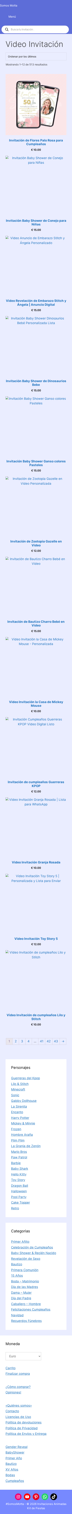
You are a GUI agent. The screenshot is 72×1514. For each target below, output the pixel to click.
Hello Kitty (18, 1174)
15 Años (17, 1275)
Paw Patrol (19, 1157)
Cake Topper (20, 1202)
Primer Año (14, 1458)
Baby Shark (19, 1168)
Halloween (19, 1191)
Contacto (12, 1411)
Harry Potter (20, 1118)
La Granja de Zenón (26, 1146)
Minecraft (18, 1089)
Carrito (11, 1368)
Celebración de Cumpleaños (32, 1247)
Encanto (17, 1112)
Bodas (10, 1475)
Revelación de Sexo (25, 1259)
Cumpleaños (15, 1481)
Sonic (15, 1095)
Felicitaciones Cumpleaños (30, 1309)
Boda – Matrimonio (25, 1281)
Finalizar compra (18, 1374)
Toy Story (18, 1180)
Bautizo (16, 1264)
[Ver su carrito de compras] (67, 5)
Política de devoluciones (24, 1422)
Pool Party (18, 1197)
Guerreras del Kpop (25, 1078)
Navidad (17, 1315)
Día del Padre (21, 1298)
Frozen (16, 1129)
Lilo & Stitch (20, 1084)
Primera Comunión (24, 1270)
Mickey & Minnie (23, 1123)
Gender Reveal (17, 1447)
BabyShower (15, 1452)
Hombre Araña (22, 1135)
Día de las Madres (24, 1287)
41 (41, 1041)
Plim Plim (18, 1140)
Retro (15, 1208)
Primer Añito (20, 1241)
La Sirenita (19, 1106)
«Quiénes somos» (19, 1405)
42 (49, 1041)
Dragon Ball (19, 1186)
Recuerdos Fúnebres (26, 1321)
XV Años (12, 1469)
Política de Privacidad (22, 1428)
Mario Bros (19, 1152)
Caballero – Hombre (26, 1304)
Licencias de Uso (18, 1417)
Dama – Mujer (21, 1292)
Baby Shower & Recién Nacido (33, 1253)
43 (56, 1041)
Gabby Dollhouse (24, 1101)
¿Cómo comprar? (18, 1387)
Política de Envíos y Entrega (26, 1434)
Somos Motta (8, 5)
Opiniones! (13, 1392)
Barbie (16, 1163)
